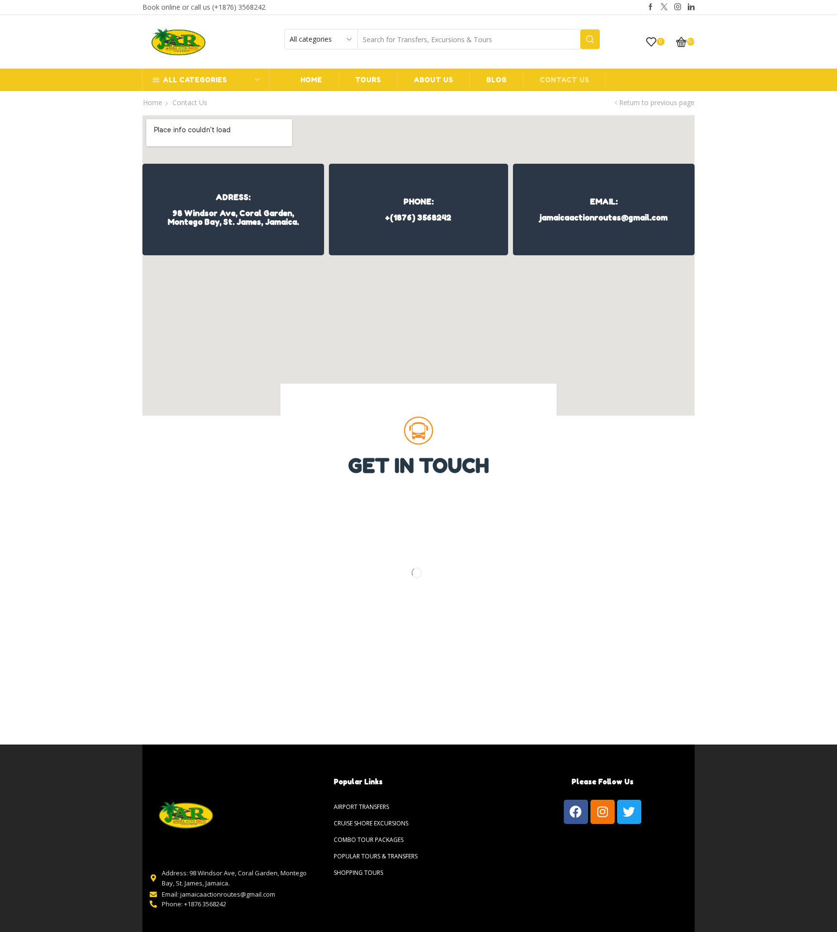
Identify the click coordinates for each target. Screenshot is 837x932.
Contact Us (564, 80)
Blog (496, 80)
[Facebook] (650, 7)
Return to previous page (657, 102)
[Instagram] (677, 7)
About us (433, 80)
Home (311, 80)
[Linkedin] (691, 7)
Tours (368, 80)
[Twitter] (664, 7)
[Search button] (590, 39)
